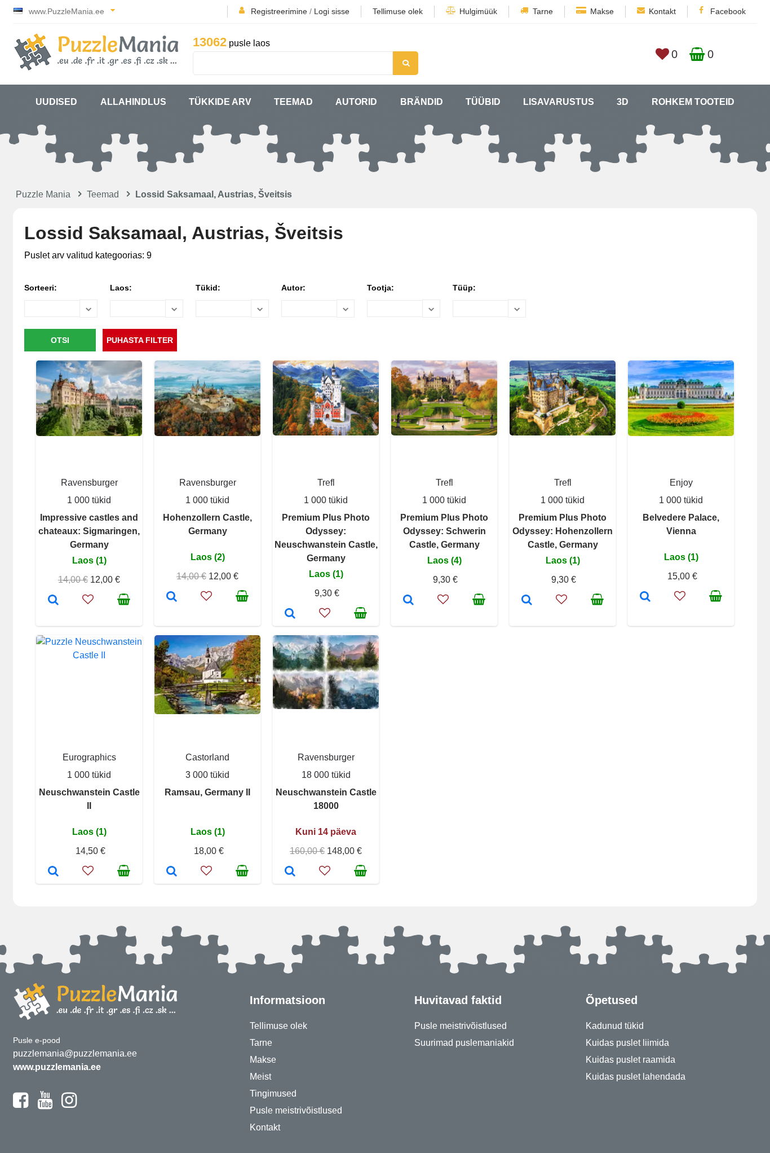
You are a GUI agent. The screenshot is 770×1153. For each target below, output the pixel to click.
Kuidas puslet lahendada (635, 1076)
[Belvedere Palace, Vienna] (645, 597)
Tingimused (273, 1093)
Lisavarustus (558, 102)
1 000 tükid (89, 500)
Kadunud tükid (615, 1026)
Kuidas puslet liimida (627, 1043)
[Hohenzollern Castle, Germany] (171, 597)
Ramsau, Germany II (207, 792)
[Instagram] (69, 1105)
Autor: (293, 287)
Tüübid (483, 102)
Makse (602, 11)
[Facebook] (20, 1105)
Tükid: (208, 287)
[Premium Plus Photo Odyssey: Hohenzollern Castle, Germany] (526, 600)
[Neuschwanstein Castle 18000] (290, 872)
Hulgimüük (478, 11)
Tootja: (380, 287)
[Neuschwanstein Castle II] (53, 872)
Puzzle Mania (43, 194)
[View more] (89, 433)
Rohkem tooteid (693, 102)
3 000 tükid (207, 775)
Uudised (56, 102)
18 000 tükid (326, 775)
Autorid (356, 102)
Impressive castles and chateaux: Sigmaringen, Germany (89, 531)
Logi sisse (331, 11)
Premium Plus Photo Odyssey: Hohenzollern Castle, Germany (562, 531)
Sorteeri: (40, 287)
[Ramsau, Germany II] (171, 872)
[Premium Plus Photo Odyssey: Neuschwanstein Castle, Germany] (290, 614)
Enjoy (681, 482)
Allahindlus (133, 102)
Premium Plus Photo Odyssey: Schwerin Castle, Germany (444, 531)
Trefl (326, 482)
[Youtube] (44, 1105)
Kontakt (662, 11)
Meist (260, 1076)
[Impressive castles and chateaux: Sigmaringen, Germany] (53, 600)
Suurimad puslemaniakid (464, 1043)
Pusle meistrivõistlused (296, 1110)
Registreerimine (279, 11)
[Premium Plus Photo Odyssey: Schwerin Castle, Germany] (408, 600)
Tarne (543, 11)
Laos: (121, 287)
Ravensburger (89, 482)
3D (623, 102)
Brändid (421, 102)
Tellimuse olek (398, 11)
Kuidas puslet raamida (630, 1059)
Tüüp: (464, 287)
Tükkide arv (220, 102)
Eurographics (89, 757)
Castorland (207, 757)
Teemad (293, 102)
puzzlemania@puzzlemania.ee (75, 1053)
